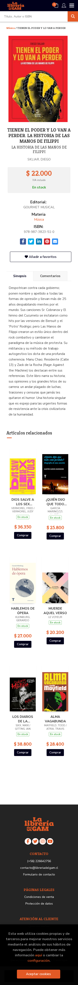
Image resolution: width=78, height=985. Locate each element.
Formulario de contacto (39, 874)
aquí (38, 955)
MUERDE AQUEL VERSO (55, 610)
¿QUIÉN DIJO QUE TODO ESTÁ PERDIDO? (55, 501)
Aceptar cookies (38, 974)
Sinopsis (19, 276)
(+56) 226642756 (39, 861)
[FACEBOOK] (28, 841)
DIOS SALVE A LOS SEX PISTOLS (22, 501)
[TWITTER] (35, 841)
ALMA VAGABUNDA (55, 719)
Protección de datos (39, 904)
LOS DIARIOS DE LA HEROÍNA (22, 719)
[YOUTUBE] (50, 841)
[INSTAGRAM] (42, 841)
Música (10, 28)
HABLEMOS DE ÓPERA (23, 610)
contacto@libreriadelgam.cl (39, 868)
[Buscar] (73, 16)
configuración (39, 960)
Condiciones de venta (39, 897)
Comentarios (50, 276)
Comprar (23, 535)
